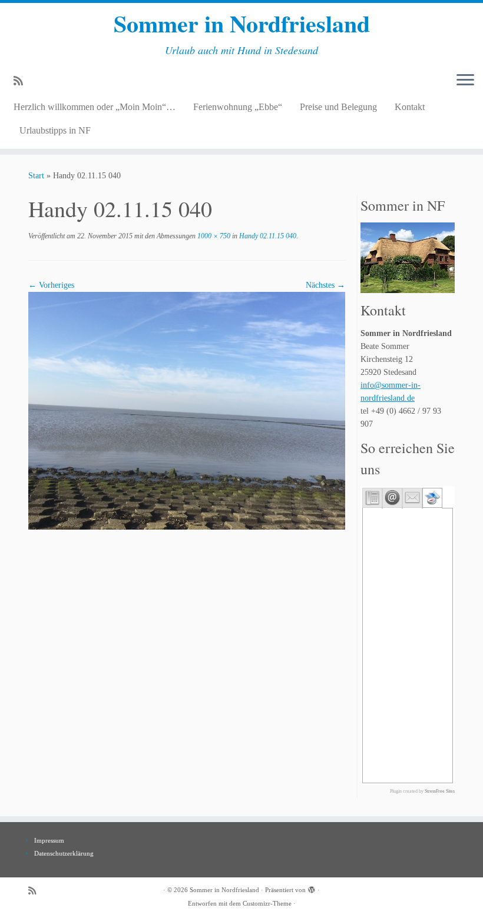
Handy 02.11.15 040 (266, 236)
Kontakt (410, 107)
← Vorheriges (51, 285)
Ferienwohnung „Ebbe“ (237, 107)
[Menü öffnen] (465, 80)
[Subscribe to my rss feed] (22, 81)
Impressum (49, 840)
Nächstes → (325, 285)
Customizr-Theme (267, 903)
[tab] (372, 498)
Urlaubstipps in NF (55, 130)
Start (36, 175)
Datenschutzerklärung (64, 853)
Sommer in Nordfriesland (242, 23)
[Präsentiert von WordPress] (311, 888)
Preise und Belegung (338, 107)
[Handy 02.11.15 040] (186, 409)
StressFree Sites (440, 791)
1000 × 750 (213, 236)
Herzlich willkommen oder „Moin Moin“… (95, 107)
